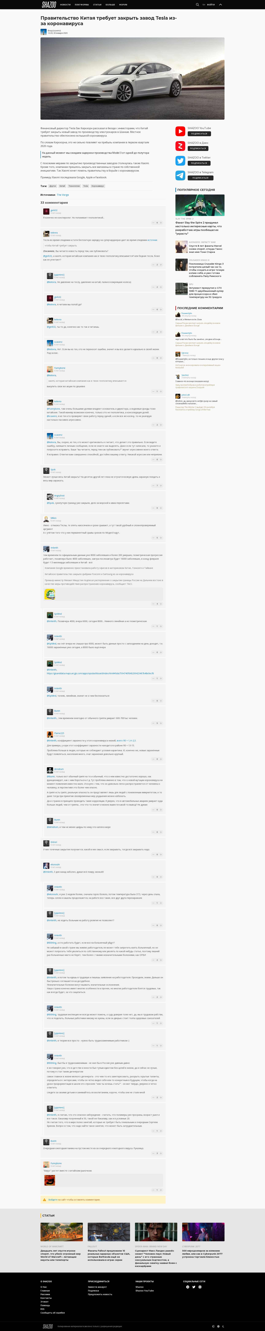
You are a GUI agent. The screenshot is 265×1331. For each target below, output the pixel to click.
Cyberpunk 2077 (191, 1246)
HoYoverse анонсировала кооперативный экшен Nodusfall (197, 366)
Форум (123, 4)
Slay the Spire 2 (184, 218)
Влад (50, 30)
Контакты (46, 1297)
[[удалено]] (50, 276)
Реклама (45, 1294)
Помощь (45, 1305)
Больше (110, 4)
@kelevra (51, 282)
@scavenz (52, 416)
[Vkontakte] (200, 1287)
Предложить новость (100, 1294)
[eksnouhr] (46, 866)
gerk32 (54, 210)
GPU (191, 284)
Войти (211, 4)
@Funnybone (53, 408)
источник (152, 240)
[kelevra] (46, 234)
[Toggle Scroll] (220, 5)
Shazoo (140, 1286)
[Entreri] (46, 843)
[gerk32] (46, 211)
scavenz (56, 30)
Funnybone (59, 367)
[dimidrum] (50, 770)
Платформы (82, 4)
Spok (53, 469)
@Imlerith (51, 621)
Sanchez (185, 375)
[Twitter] (193, 1287)
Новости (65, 4)
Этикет (44, 1301)
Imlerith (54, 547)
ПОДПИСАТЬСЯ (199, 133)
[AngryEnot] (50, 497)
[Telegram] (187, 1287)
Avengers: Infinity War (202, 242)
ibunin (57, 710)
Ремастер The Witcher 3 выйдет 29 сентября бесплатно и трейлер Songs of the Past (195, 408)
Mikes (53, 517)
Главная (45, 1290)
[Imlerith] (46, 549)
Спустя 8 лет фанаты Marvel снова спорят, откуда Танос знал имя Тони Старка (205, 249)
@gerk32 (47, 255)
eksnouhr (55, 864)
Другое (52, 186)
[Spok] (46, 471)
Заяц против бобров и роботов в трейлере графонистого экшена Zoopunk (195, 386)
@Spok (50, 502)
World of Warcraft (52, 1246)
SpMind (58, 613)
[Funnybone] (50, 369)
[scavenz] (50, 343)
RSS (42, 1309)
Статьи (97, 4)
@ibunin (51, 776)
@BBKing (51, 942)
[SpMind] (50, 615)
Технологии (74, 186)
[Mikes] (46, 519)
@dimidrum (52, 827)
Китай (62, 186)
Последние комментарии (200, 308)
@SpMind (51, 643)
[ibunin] (50, 712)
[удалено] (59, 274)
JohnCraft (186, 395)
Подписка (93, 1290)
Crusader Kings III (199, 260)
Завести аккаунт (97, 1286)
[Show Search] (197, 4)
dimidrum (59, 769)
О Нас (43, 1286)
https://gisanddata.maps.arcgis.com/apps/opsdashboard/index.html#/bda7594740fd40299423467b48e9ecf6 (100, 673)
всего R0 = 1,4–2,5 (126, 740)
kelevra (54, 232)
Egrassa (185, 353)
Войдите (53, 1199)
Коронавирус (98, 186)
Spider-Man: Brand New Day (151, 1246)
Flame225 (59, 733)
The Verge (63, 194)
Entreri (54, 842)
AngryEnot (59, 495)
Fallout (92, 1246)
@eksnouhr (52, 894)
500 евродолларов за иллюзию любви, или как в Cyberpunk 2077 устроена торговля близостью (202, 1253)
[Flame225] (50, 734)
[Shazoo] (49, 5)
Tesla (85, 186)
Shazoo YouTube (145, 1290)
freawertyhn (187, 313)
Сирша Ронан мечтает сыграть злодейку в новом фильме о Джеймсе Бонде (197, 324)
